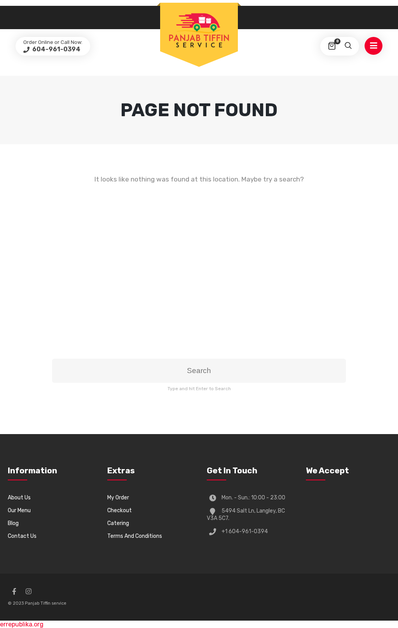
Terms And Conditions (134, 536)
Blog (13, 523)
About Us (19, 497)
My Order (118, 497)
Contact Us (22, 536)
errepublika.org (22, 624)
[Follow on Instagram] (28, 591)
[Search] (348, 46)
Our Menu (19, 510)
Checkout (119, 510)
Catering (118, 523)
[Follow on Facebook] (14, 591)
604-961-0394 (55, 49)
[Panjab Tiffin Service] (199, 30)
